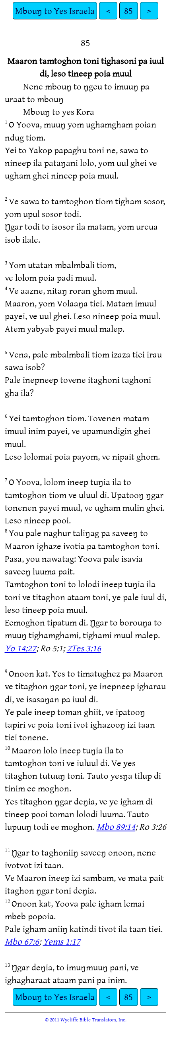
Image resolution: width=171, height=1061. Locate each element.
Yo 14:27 (20, 647)
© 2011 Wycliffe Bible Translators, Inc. (85, 1019)
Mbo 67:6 (22, 941)
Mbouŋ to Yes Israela (55, 10)
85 (128, 10)
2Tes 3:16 (84, 647)
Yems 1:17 (61, 941)
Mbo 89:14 (116, 826)
